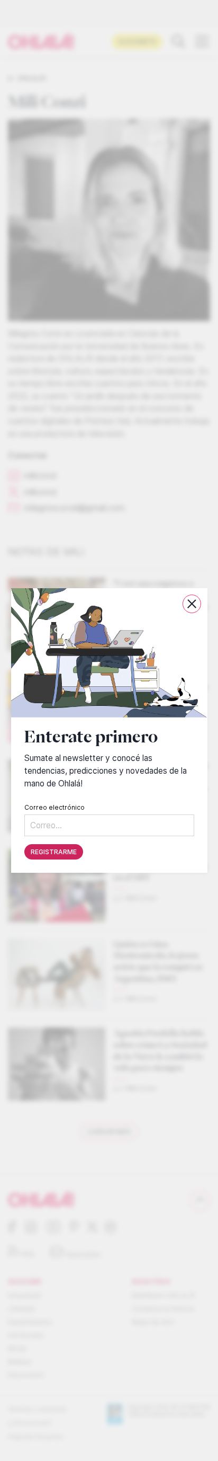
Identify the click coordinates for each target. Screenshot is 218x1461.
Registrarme (54, 852)
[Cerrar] (191, 604)
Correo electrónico (54, 807)
